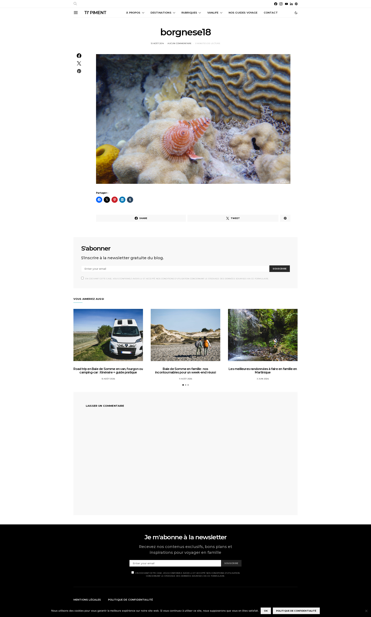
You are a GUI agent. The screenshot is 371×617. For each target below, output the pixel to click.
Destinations (161, 12)
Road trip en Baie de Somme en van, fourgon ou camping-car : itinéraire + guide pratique (108, 370)
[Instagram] (281, 3)
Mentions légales (87, 599)
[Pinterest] (296, 3)
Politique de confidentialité (130, 599)
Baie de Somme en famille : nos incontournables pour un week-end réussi (185, 370)
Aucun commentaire (179, 43)
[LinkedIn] (291, 3)
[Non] (366, 611)
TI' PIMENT (95, 12)
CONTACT (271, 12)
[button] (296, 12)
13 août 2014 (157, 43)
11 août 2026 (185, 379)
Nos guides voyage (243, 12)
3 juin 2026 (263, 379)
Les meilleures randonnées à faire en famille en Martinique (263, 370)
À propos (133, 12)
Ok (265, 610)
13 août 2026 (108, 379)
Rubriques (189, 12)
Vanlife (213, 12)
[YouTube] (286, 3)
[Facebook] (275, 3)
